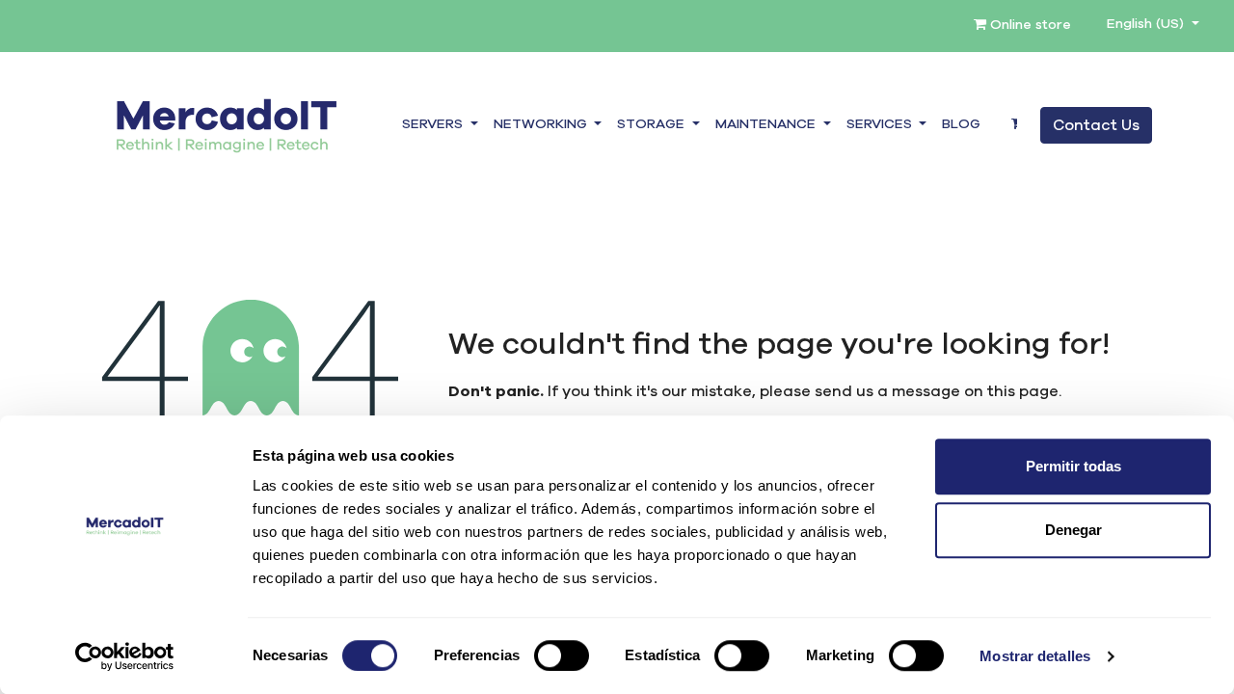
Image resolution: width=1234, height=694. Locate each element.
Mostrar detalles (1034, 656)
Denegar (1073, 529)
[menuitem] (961, 125)
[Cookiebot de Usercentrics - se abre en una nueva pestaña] (124, 656)
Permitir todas (1073, 466)
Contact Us (1096, 125)
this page (1023, 391)
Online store (1028, 25)
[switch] (561, 655)
